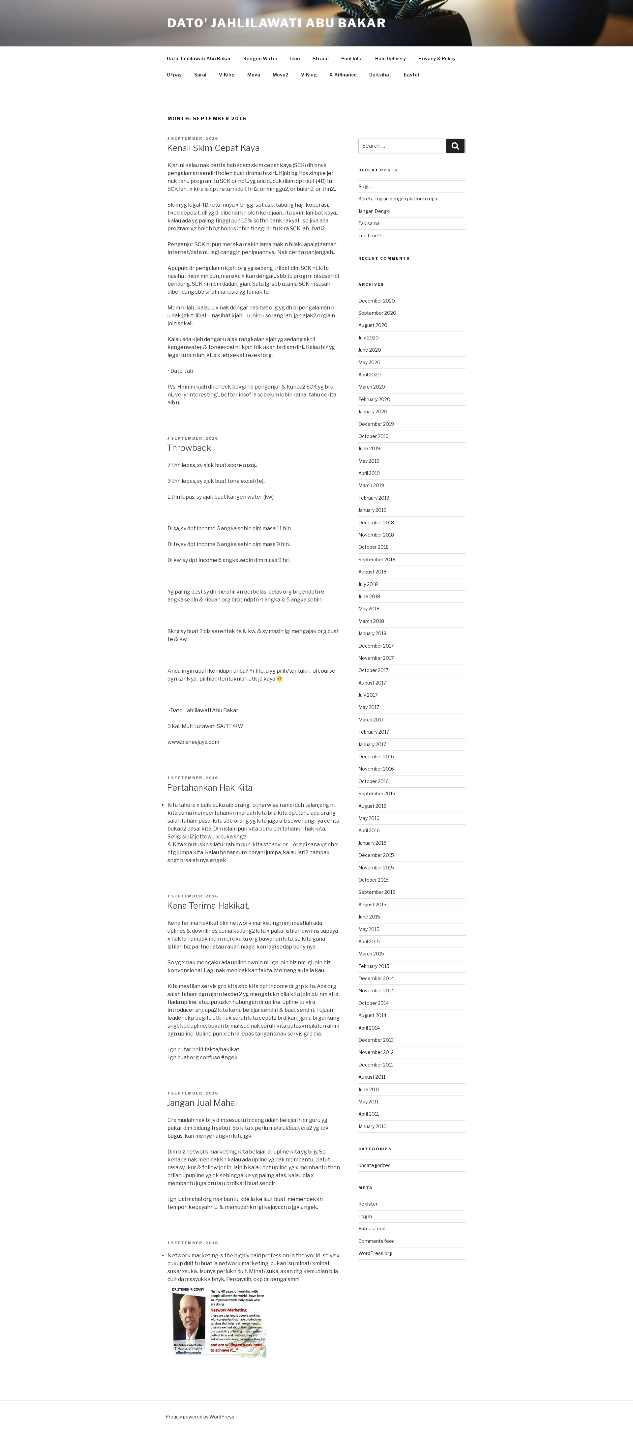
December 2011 (375, 1064)
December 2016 (376, 756)
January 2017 (372, 744)
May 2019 (368, 461)
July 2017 (367, 695)
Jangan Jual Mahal (202, 1102)
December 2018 (376, 522)
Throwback (189, 448)
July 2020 (368, 337)
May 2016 (368, 818)
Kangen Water (260, 58)
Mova (253, 74)
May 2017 (368, 707)
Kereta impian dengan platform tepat (398, 198)
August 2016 (372, 806)
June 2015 (369, 917)
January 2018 (372, 633)
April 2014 (369, 1028)
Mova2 (280, 74)
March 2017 (371, 719)
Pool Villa (352, 58)
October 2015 (373, 880)
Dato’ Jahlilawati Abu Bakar (199, 58)
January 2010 (372, 1126)
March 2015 (371, 953)
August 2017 (372, 683)
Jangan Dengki (374, 211)
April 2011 (368, 1114)
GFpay (174, 74)
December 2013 (376, 1040)
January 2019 (372, 510)
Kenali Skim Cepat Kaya (213, 148)
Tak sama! (369, 223)
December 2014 (376, 978)
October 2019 (373, 436)
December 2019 (376, 424)
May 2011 (368, 1101)
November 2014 (376, 990)
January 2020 (372, 411)
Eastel (411, 74)
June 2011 (368, 1089)
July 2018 (368, 584)
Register (367, 1204)
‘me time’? (369, 235)
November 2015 (376, 867)
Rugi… (365, 186)
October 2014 (373, 1003)
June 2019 (369, 448)
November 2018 (376, 535)
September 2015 (376, 892)
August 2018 (372, 571)
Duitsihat (380, 74)
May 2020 (369, 362)
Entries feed (371, 1228)
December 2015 (376, 855)
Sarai (200, 74)
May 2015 (368, 929)
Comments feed (376, 1241)
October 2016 (373, 781)
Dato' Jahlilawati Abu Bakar (276, 23)
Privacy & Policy (437, 58)
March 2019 (371, 485)
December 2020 (376, 301)
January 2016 (372, 843)
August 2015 (372, 904)
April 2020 (369, 374)
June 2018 (369, 596)
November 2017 (376, 658)
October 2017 (373, 670)
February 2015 (373, 966)
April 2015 (369, 941)
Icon (295, 58)
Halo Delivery (390, 58)
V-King (227, 74)
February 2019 (373, 498)
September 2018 (376, 559)
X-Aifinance (343, 74)
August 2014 (372, 1015)
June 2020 (369, 350)
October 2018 (373, 547)
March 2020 (371, 387)
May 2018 (368, 608)
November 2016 (376, 769)
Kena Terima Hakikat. (208, 905)
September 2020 (377, 313)
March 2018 (371, 621)
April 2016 (369, 830)
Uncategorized (374, 1165)
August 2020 (372, 325)
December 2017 (376, 646)
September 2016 (376, 793)
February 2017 (373, 732)
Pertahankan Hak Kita (210, 787)
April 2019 (369, 473)
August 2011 (371, 1077)
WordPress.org (375, 1253)
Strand (321, 58)
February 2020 (374, 399)
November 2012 (376, 1052)
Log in (365, 1216)
